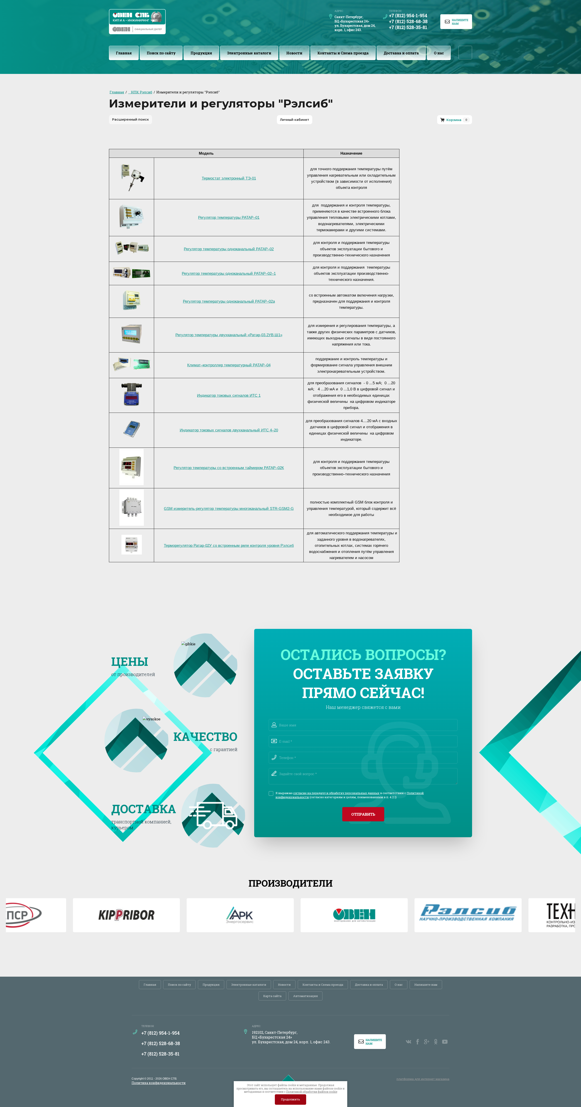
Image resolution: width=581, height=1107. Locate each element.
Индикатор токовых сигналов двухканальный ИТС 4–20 (229, 430)
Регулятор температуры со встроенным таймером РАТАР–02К (229, 468)
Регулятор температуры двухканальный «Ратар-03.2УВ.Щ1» (228, 335)
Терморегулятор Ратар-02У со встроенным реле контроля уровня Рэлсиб (229, 545)
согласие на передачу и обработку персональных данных (336, 793)
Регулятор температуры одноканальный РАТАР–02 (229, 249)
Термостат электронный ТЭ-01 (229, 178)
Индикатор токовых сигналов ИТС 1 (229, 395)
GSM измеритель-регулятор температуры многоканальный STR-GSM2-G (229, 508)
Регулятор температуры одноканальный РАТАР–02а (229, 301)
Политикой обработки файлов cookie (311, 1091)
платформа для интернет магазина (422, 1079)
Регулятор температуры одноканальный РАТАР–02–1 (229, 273)
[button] (456, 21)
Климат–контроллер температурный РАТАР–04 (229, 365)
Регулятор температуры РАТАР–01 (228, 217)
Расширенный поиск (130, 119)
